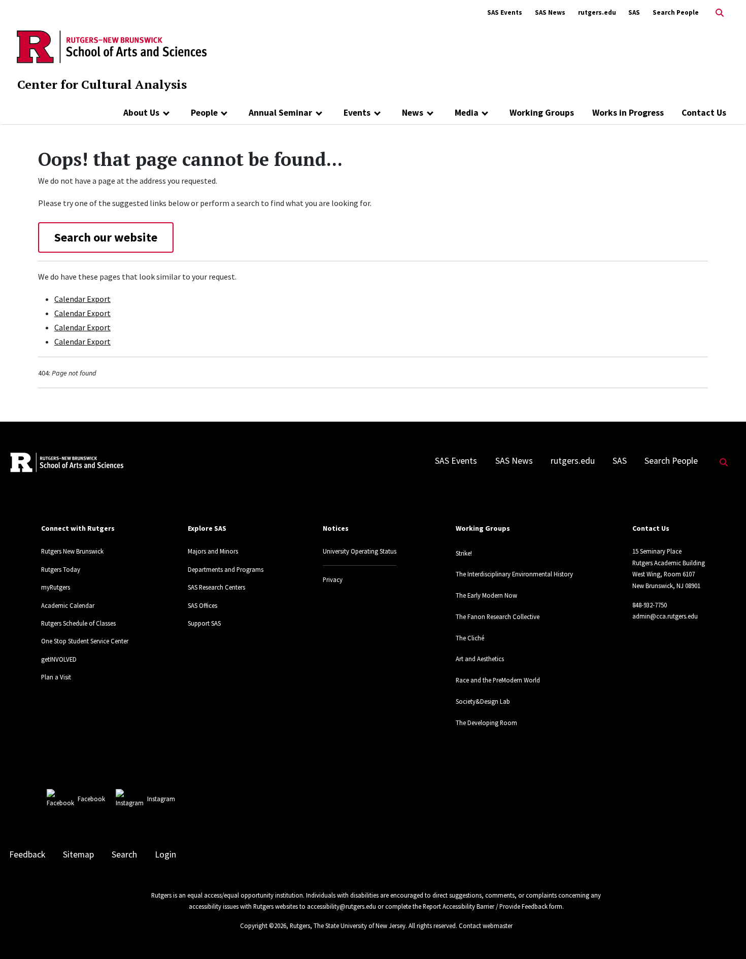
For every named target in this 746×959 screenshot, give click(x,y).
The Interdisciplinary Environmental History (514, 574)
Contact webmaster (486, 925)
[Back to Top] (724, 934)
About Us (141, 112)
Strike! (464, 553)
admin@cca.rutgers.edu (665, 616)
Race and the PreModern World (498, 680)
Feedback (27, 854)
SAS (634, 12)
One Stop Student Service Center (84, 641)
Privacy (333, 579)
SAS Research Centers (216, 587)
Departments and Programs (225, 569)
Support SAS (204, 623)
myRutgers (55, 587)
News (412, 112)
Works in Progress (628, 112)
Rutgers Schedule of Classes (78, 623)
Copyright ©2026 (263, 925)
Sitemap (78, 854)
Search (124, 854)
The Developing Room (486, 722)
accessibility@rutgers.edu (341, 906)
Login (165, 854)
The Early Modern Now (486, 595)
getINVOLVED (59, 659)
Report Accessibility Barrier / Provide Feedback (485, 906)
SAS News (550, 12)
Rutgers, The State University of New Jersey (347, 925)
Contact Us (704, 112)
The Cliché (470, 638)
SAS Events (504, 12)
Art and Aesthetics (480, 659)
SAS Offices (202, 605)
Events (357, 112)
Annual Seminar (280, 112)
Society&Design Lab (483, 701)
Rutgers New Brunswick (72, 551)
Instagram (161, 799)
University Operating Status (359, 551)
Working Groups (542, 112)
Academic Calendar (67, 605)
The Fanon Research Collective (497, 616)
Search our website (105, 237)
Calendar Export (82, 299)
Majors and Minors (213, 551)
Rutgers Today (60, 569)
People (204, 112)
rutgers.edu (597, 12)
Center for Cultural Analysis (102, 84)
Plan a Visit (56, 677)
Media (467, 112)
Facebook (91, 799)
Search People (676, 12)
